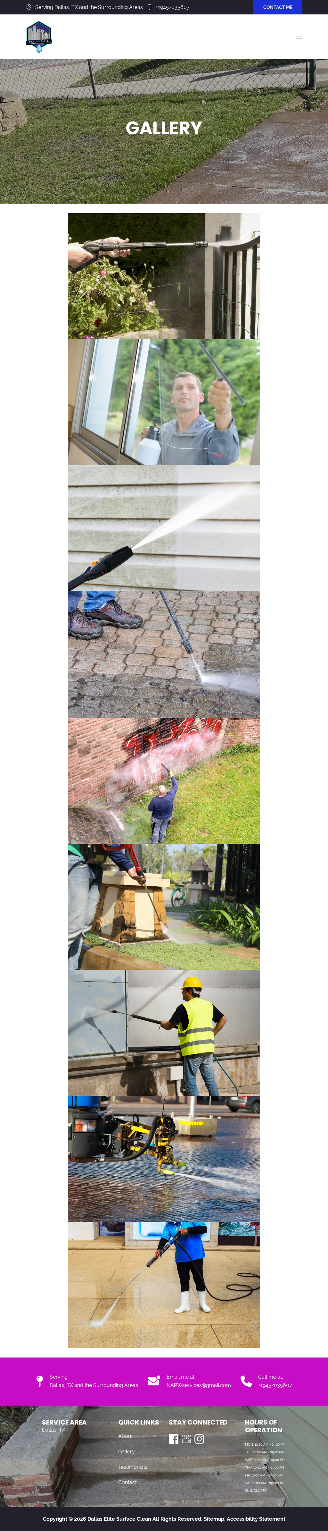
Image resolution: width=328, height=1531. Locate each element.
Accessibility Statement (256, 1519)
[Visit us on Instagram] (199, 1439)
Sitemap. (214, 1519)
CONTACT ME (277, 7)
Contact (127, 1482)
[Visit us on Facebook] (173, 1439)
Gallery (126, 1452)
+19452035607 (173, 7)
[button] (299, 37)
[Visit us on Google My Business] (186, 1439)
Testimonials (132, 1467)
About (125, 1436)
